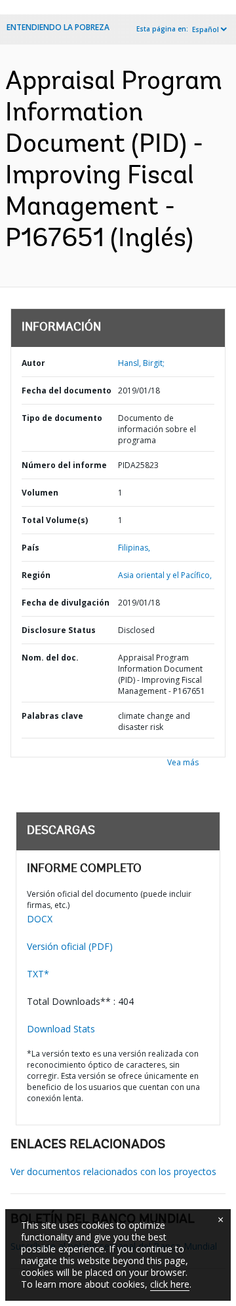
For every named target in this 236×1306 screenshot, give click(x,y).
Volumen (40, 492)
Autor (33, 363)
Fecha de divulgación (65, 602)
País (30, 547)
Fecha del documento (66, 390)
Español (205, 29)
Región (36, 575)
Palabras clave (52, 715)
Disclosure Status (59, 630)
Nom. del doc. (50, 657)
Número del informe (64, 465)
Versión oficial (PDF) (70, 946)
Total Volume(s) (55, 520)
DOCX (39, 919)
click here (169, 1284)
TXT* (38, 974)
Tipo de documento (62, 418)
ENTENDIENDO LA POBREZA (58, 27)
